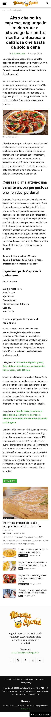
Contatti (7, 679)
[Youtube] (40, 660)
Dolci (20, 568)
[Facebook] (11, 660)
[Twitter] (33, 660)
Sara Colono (7, 533)
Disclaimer (39, 679)
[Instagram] (18, 660)
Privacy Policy (25, 683)
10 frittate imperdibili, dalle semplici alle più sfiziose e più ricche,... (22, 526)
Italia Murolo (18, 53)
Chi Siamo (17, 679)
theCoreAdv (25, 709)
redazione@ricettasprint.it (25, 652)
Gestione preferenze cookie (40, 714)
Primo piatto (23, 555)
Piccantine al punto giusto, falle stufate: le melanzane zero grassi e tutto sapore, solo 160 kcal (24, 366)
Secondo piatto (16, 10)
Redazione (28, 679)
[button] (4, 3)
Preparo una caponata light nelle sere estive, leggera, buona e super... (32, 578)
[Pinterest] (25, 660)
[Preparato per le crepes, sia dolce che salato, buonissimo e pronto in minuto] (9, 565)
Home (5, 10)
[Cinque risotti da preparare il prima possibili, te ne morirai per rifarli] (9, 553)
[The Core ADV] (25, 702)
